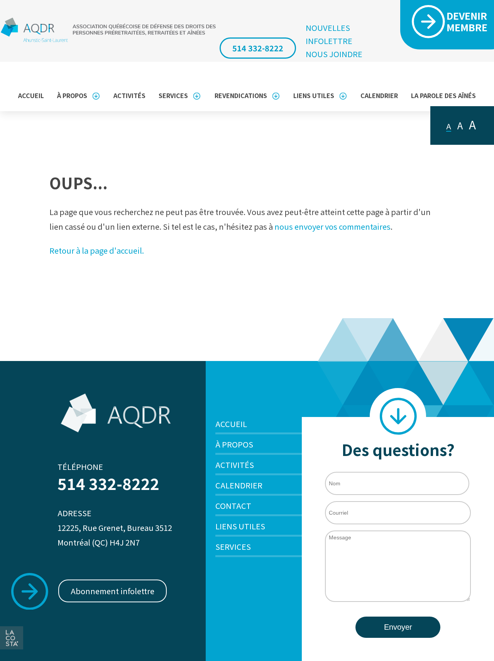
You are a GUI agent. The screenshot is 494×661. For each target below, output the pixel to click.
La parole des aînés (443, 95)
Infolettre (329, 41)
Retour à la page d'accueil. (96, 250)
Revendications (241, 95)
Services (173, 95)
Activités (129, 95)
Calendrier (379, 95)
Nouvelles (328, 27)
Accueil (31, 95)
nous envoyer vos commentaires (332, 226)
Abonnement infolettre (112, 591)
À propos (72, 95)
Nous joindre (334, 54)
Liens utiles (313, 95)
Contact (233, 505)
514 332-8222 (257, 48)
